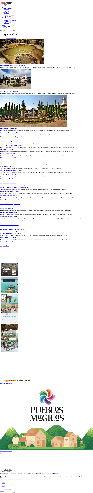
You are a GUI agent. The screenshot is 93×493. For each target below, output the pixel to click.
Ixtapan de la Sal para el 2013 (8, 183)
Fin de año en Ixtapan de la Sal (8, 208)
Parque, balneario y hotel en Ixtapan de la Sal (12, 137)
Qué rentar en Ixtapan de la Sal (8, 212)
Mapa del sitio (4, 488)
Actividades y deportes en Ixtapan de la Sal (11, 220)
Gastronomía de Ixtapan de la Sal (9, 162)
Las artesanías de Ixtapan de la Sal (9, 195)
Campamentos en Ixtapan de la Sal (9, 191)
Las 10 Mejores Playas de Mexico (6, 383)
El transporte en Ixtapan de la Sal (9, 216)
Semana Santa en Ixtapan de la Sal (9, 153)
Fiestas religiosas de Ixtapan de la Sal (10, 199)
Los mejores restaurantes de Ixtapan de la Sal (12, 229)
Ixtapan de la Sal (4, 246)
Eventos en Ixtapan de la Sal (7, 241)
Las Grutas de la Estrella (6, 178)
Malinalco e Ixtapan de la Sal (8, 157)
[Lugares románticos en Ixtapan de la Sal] (15, 89)
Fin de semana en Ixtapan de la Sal (9, 166)
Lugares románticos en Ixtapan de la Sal (10, 91)
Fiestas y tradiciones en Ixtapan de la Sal (11, 170)
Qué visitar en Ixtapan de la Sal (8, 128)
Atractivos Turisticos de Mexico (11, 38)
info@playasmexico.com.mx (6, 489)
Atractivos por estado (5, 487)
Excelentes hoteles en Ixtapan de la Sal (10, 132)
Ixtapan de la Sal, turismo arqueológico (10, 145)
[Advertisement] (29, 256)
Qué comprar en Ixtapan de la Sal (9, 141)
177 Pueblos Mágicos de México (6, 451)
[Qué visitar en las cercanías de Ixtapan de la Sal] (22, 63)
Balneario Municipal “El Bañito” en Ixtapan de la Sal (14, 187)
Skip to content (2, 0)
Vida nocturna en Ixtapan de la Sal (9, 225)
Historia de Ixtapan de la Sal (7, 149)
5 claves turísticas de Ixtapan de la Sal (10, 204)
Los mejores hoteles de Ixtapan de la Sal (10, 233)
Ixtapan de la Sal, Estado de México (9, 174)
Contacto (3, 486)
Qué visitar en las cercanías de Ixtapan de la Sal (12, 65)
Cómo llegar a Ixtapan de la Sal (8, 237)
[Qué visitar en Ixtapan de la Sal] (33, 126)
